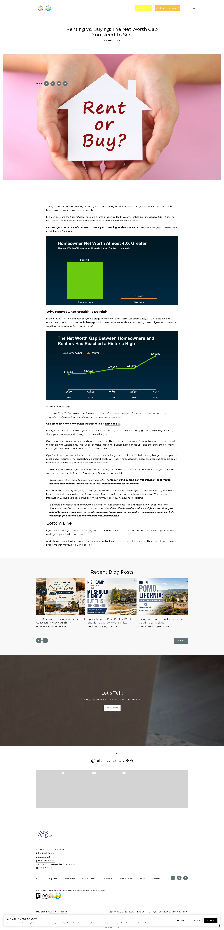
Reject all (180, 920)
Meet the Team (88, 879)
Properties (52, 879)
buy (90, 530)
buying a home (95, 206)
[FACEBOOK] (173, 878)
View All (181, 641)
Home (38, 879)
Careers (142, 879)
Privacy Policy (180, 911)
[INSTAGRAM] (179, 878)
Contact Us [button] (112, 708)
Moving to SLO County (106, 8)
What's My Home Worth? (167, 8)
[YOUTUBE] (185, 878)
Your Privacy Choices (112, 927)
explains (119, 473)
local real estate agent (121, 541)
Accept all (211, 920)
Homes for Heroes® (82, 8)
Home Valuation (125, 879)
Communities (69, 879)
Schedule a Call (143, 8)
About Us (64, 8)
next (45, 640)
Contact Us (156, 879)
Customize (195, 920)
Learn (126, 8)
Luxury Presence (58, 911)
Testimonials (107, 879)
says (68, 406)
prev (39, 640)
